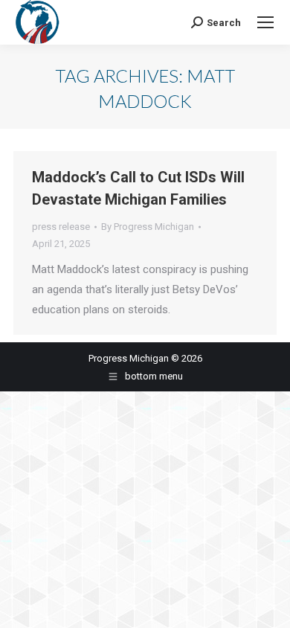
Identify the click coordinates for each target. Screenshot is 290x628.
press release (61, 226)
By (147, 226)
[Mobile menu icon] (265, 22)
